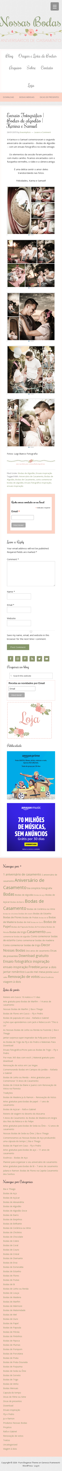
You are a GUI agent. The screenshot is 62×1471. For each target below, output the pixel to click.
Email (15, 512)
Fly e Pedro (8, 1414)
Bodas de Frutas (30, 917)
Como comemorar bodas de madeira (35, 940)
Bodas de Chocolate (13, 1236)
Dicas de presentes (12, 1401)
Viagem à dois (10, 1448)
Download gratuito (34, 955)
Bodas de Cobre (11, 1241)
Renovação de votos (24, 976)
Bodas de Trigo (10, 1379)
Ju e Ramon (8, 1418)
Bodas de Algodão (26, 473)
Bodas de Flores (12, 917)
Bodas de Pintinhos (12, 1336)
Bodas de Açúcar (11, 1197)
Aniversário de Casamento (31, 476)
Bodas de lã (43, 918)
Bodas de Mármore (12, 1306)
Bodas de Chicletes (12, 1232)
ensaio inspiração (15, 486)
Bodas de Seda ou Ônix (14, 1370)
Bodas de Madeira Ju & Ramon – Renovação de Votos (29, 1097)
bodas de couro (26, 913)
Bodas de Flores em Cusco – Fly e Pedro (23, 1013)
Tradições (8, 1092)
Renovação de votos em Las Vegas (20, 1065)
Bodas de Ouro (37, 922)
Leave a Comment (42, 132)
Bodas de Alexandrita (13, 1202)
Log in (36, 1465)
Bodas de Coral (10, 1245)
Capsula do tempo (12, 1392)
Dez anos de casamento (38, 950)
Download (8, 1405)
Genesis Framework (51, 1462)
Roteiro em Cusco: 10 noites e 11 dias (21, 997)
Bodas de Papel (11, 1323)
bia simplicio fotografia (39, 888)
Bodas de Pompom (12, 1349)
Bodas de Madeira (12, 1297)
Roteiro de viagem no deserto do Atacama (24, 1113)
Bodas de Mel (10, 1314)
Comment (13, 559)
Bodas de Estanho (42, 913)
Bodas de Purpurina (12, 1366)
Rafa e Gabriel (10, 1431)
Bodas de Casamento (25, 479)
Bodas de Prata (10, 1358)
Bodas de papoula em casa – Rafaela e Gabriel (26, 1017)
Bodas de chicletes (10, 914)
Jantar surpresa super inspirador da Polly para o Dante (29, 1037)
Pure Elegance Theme (28, 1462)
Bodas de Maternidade (14, 1310)
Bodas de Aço (10, 1193)
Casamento (36, 931)
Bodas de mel (23, 922)
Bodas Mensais (10, 1388)
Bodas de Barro (17, 902)
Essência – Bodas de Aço (15, 1157)
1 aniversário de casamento (22, 874)
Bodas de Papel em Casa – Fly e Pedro (22, 1145)
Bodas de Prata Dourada (15, 1362)
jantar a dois (48, 967)
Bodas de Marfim (11, 1301)
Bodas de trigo (17, 932)
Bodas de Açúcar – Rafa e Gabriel (19, 1109)
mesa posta (45, 972)
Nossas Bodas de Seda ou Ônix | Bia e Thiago (26, 1133)
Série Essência (47, 977)
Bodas (8, 894)
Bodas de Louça (11, 1292)
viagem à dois (12, 981)
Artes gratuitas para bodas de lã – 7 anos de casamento (30, 1166)
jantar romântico (14, 972)
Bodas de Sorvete (12, 1375)
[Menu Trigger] (55, 6)
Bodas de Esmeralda (13, 1267)
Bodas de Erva (10, 1262)
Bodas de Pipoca (11, 1340)
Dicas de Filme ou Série (14, 1396)
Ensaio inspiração (44, 473)
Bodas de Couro (11, 1249)
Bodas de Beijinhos (12, 1219)
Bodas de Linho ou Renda (15, 1288)
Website (11, 618)
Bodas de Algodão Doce (15, 1210)
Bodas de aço (39, 895)
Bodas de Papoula (19, 926)
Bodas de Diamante (13, 1258)
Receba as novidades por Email (27, 683)
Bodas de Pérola (11, 1331)
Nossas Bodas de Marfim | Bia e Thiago (23, 1009)
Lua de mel (31, 972)
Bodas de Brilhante (12, 1223)
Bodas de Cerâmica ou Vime (41, 909)
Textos (6, 1440)
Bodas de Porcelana (37, 927)
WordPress (28, 1465)
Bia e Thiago (9, 1189)
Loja (31, 85)
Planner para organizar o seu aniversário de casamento (30, 1162)
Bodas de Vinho (11, 1383)
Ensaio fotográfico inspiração (38, 482)
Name (11, 591)
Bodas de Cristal (11, 1254)
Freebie (34, 967)
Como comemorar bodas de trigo (21, 945)
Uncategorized (10, 1444)
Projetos (7, 1427)
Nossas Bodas (31, 26)
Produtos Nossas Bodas (15, 1422)
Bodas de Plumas (11, 1344)
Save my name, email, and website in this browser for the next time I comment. (28, 637)
